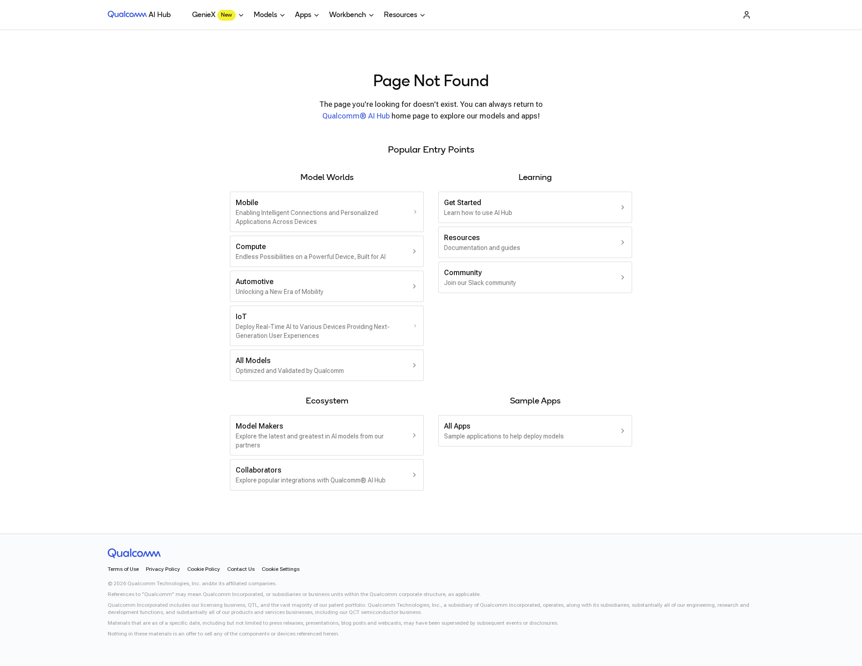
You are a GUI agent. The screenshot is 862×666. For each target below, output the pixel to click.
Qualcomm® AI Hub (356, 115)
